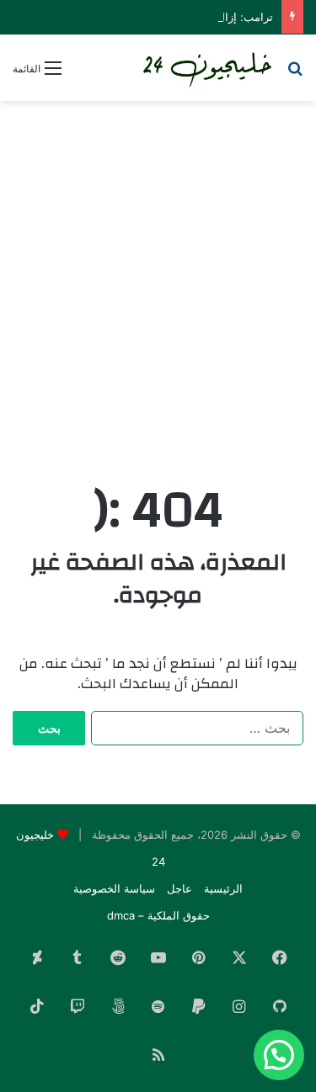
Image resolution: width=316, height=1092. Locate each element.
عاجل (179, 888)
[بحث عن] (295, 74)
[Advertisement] (158, 275)
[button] (279, 1055)
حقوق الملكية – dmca (158, 915)
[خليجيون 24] (206, 67)
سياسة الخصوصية (114, 888)
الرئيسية (223, 888)
